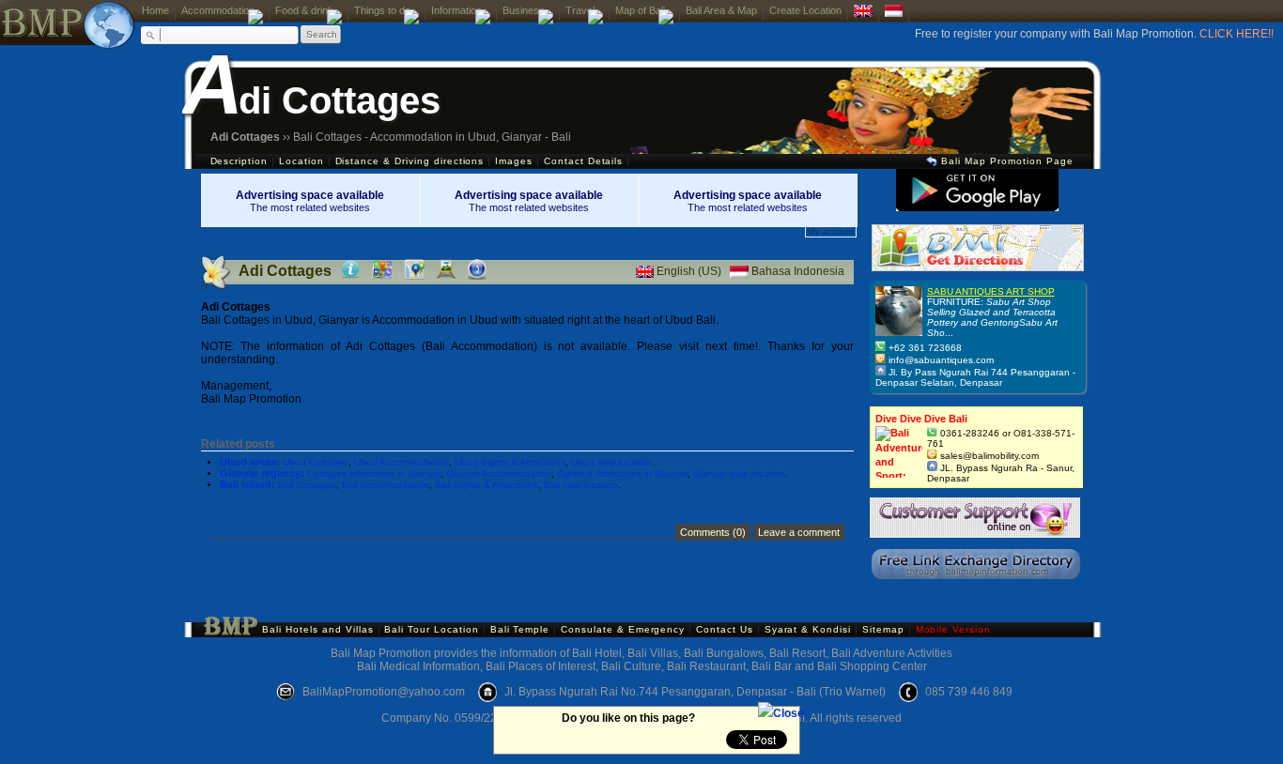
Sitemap (883, 629)
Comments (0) (713, 532)
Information (456, 10)
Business (523, 10)
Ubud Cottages (315, 462)
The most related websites (310, 201)
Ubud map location (612, 462)
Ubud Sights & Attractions (510, 462)
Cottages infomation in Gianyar (374, 473)
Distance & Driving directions (410, 161)
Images (514, 161)
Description (239, 161)
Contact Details (583, 161)
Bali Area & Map (721, 10)
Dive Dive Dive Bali (921, 418)
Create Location (805, 10)
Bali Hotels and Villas (317, 629)
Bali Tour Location (431, 629)
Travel (580, 10)
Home (155, 10)
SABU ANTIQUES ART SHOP (991, 291)
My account (831, 232)
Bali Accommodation (385, 485)
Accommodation (218, 10)
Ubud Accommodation (401, 462)
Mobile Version (953, 629)
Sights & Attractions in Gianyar (622, 473)
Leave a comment (799, 532)
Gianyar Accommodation (498, 473)
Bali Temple (520, 629)
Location (301, 161)
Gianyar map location (739, 473)
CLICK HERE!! (1236, 33)
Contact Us (724, 629)
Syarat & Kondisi (808, 629)
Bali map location (581, 485)
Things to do (382, 10)
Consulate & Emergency (624, 629)
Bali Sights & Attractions (486, 485)
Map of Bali (640, 10)
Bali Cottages (307, 485)
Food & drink (304, 10)
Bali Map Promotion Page (1005, 161)
